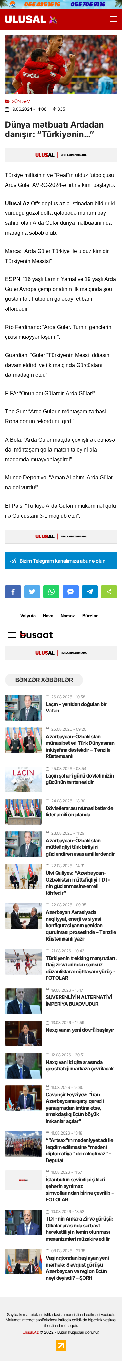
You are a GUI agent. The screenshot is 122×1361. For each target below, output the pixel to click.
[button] (109, 591)
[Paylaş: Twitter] (32, 591)
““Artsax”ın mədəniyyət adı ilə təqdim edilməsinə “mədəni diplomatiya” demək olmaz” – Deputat (79, 1150)
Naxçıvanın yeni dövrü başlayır (80, 1029)
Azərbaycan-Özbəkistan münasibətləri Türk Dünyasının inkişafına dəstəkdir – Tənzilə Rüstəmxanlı (80, 746)
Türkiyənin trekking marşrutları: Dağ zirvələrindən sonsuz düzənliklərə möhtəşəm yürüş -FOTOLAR (81, 968)
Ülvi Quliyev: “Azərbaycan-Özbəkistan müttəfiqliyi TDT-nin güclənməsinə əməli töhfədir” (78, 883)
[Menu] (110, 19)
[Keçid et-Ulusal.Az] (25, 19)
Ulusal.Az (31, 1332)
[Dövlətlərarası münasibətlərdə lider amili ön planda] (23, 809)
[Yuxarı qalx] (103, 1341)
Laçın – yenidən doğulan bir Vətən (76, 707)
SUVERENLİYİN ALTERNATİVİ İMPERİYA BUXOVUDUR (79, 1000)
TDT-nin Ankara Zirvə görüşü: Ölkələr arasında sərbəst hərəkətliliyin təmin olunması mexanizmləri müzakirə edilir (80, 1228)
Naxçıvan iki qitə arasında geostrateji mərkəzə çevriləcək (80, 1065)
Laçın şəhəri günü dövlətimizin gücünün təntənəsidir (80, 779)
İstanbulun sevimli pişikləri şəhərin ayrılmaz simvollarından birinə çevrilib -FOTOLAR (80, 1189)
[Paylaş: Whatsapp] (51, 591)
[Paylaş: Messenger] (71, 591)
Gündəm (21, 101)
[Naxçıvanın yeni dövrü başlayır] (23, 1030)
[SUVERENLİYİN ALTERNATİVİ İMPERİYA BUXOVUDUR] (23, 998)
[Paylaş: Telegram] (90, 591)
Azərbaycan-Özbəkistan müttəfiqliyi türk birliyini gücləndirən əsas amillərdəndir (80, 847)
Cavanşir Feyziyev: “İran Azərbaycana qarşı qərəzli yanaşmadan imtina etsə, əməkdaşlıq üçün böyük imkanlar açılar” (75, 1107)
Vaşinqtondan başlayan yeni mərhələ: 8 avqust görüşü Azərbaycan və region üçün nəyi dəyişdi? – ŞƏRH (77, 1268)
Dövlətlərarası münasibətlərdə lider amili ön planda (79, 811)
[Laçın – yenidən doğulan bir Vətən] (23, 705)
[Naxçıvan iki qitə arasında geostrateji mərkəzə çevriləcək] (23, 1063)
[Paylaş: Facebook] (13, 591)
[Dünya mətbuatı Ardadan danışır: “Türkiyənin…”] (61, 64)
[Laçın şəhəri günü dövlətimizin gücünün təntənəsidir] (23, 776)
